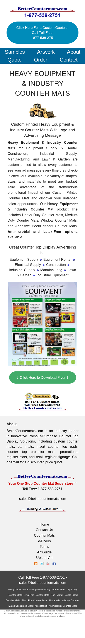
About (73, 52)
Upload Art (44, 558)
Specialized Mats (24, 605)
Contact (69, 60)
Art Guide (44, 552)
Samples (15, 52)
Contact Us (44, 530)
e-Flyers (44, 541)
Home (44, 524)
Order (40, 60)
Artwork (46, 52)
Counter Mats (44, 535)
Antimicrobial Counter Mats (63, 605)
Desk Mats (56, 594)
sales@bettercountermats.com (42, 499)
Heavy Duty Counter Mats (21, 589)
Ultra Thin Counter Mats (36, 594)
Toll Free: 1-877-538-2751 (42, 489)
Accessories (41, 605)
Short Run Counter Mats (34, 600)
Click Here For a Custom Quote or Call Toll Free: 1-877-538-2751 (42, 32)
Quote (14, 60)
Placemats (54, 600)
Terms (44, 546)
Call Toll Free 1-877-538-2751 (41, 577)
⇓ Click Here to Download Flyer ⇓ (42, 377)
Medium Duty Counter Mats (50, 589)
